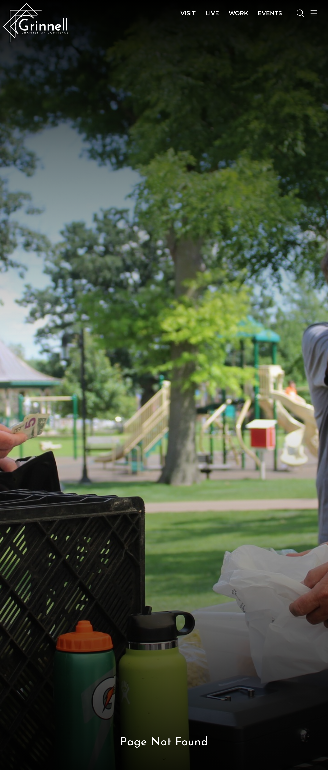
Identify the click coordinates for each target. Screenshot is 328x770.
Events (270, 13)
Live (212, 13)
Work (238, 13)
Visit (188, 13)
